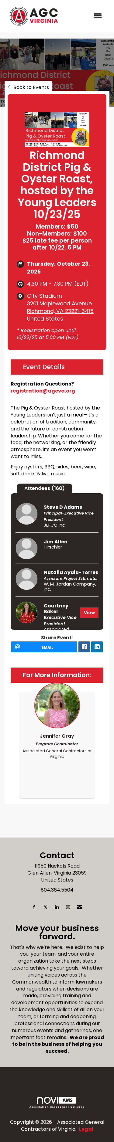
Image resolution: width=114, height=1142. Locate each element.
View (89, 613)
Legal (86, 1129)
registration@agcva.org (43, 390)
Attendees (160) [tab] (44, 488)
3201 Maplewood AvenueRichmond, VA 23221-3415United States (60, 311)
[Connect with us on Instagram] (68, 907)
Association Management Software (57, 1107)
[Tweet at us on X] (45, 907)
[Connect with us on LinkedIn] (57, 907)
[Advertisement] (57, 824)
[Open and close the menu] (85, 16)
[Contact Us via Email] (79, 907)
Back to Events (31, 87)
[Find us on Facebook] (34, 907)
